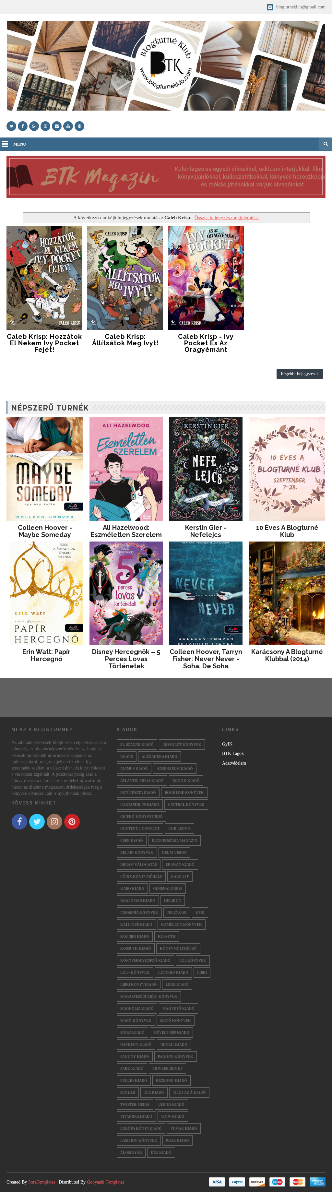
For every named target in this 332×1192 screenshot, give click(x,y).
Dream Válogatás (138, 864)
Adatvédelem (234, 763)
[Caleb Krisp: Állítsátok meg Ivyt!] (125, 278)
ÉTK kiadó (161, 1152)
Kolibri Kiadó (134, 936)
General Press (167, 888)
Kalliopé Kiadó (136, 924)
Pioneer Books (167, 1068)
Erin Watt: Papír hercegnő (46, 655)
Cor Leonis (179, 828)
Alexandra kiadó (159, 756)
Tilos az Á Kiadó (189, 1092)
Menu (19, 144)
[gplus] (34, 126)
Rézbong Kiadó (171, 1080)
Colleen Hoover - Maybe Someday (45, 531)
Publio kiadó (133, 1080)
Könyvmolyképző (178, 948)
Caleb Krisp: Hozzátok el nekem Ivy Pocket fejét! (44, 343)
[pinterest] (79, 126)
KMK (200, 912)
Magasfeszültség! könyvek (148, 996)
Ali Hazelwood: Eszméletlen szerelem (126, 531)
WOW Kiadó (172, 1116)
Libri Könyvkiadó (138, 984)
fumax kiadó (184, 1128)
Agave (126, 756)
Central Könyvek (186, 804)
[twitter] (11, 126)
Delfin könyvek (136, 852)
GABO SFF (180, 876)
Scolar (127, 1092)
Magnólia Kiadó (137, 1008)
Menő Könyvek (175, 1020)
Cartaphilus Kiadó (139, 804)
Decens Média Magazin (174, 840)
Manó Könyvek (135, 1020)
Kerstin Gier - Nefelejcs (205, 531)
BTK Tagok (233, 753)
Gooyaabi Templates (105, 1182)
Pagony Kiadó (134, 1056)
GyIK (227, 744)
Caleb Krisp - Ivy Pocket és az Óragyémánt (206, 343)
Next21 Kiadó (173, 1044)
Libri (202, 972)
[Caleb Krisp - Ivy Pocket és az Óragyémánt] (206, 278)
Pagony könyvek (175, 1056)
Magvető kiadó (178, 1008)
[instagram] (45, 126)
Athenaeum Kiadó (175, 768)
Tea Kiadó (154, 1092)
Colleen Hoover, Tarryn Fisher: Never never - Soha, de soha (206, 659)
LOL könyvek (192, 960)
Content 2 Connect (140, 828)
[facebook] (23, 126)
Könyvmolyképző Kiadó (145, 960)
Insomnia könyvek (139, 912)
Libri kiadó (177, 984)
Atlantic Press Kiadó (142, 780)
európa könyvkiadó (141, 1128)
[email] (57, 126)
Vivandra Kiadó (136, 1116)
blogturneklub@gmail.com (300, 7)
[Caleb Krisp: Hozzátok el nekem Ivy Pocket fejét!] (44, 278)
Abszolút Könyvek (181, 744)
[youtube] (68, 126)
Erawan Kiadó (180, 864)
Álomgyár (131, 1152)
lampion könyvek (138, 1140)
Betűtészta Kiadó (138, 792)
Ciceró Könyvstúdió (141, 816)
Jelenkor (177, 912)
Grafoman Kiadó (137, 900)
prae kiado (177, 1140)
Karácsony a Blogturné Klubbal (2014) (287, 655)
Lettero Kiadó (173, 972)
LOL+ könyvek (134, 972)
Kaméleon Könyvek (181, 924)
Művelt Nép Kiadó (171, 1032)
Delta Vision (174, 852)
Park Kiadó (132, 1068)
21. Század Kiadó (137, 744)
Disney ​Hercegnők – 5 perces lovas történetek (126, 659)
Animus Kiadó (134, 768)
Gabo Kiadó (132, 888)
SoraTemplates (41, 1182)
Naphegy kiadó (136, 1044)
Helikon (172, 900)
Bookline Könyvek (184, 792)
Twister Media (134, 1104)
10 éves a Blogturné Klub (287, 531)
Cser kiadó (131, 840)
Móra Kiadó (132, 1032)
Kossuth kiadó (135, 948)
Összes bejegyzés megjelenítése (227, 217)
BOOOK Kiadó (186, 780)
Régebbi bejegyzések (300, 373)
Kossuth (166, 936)
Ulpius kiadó (171, 1104)
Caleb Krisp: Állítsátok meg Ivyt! (125, 340)
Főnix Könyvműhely (141, 876)
